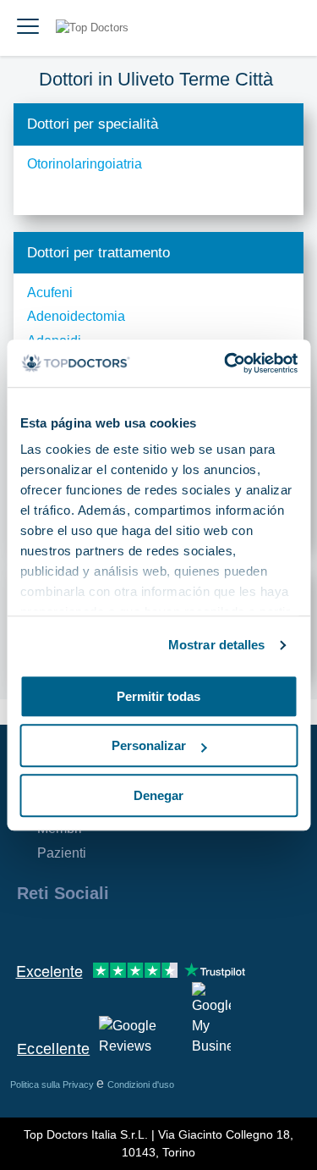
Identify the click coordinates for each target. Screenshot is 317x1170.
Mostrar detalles (216, 644)
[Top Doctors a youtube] (150, 929)
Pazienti (61, 853)
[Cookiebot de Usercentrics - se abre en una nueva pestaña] (226, 363)
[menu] (28, 28)
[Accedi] (284, 28)
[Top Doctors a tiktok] (181, 929)
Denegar (158, 795)
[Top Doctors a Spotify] (213, 929)
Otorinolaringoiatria (84, 164)
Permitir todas (158, 696)
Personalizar (149, 745)
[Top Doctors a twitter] (120, 929)
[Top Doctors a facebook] (29, 929)
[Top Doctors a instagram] (59, 929)
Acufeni (50, 292)
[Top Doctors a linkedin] (89, 929)
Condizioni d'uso (140, 1084)
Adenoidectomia (76, 316)
